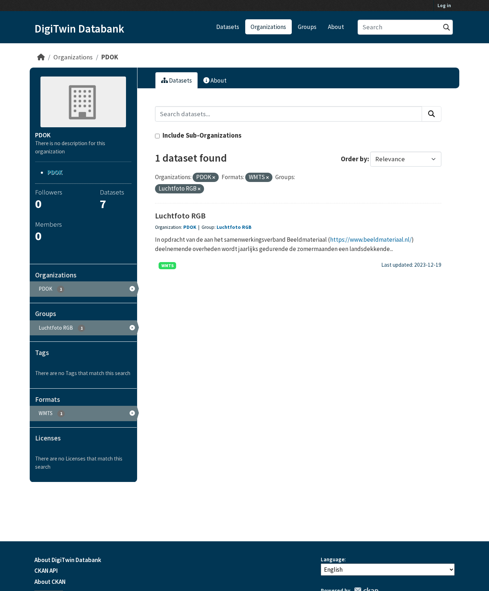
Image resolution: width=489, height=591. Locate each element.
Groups (307, 27)
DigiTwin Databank (79, 28)
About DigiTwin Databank (67, 560)
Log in (444, 6)
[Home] (41, 57)
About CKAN (50, 582)
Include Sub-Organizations (201, 135)
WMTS (167, 265)
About (336, 27)
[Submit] (446, 27)
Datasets (227, 27)
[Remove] (213, 177)
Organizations (268, 27)
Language (332, 559)
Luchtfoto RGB (180, 216)
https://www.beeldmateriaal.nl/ (371, 239)
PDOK (109, 57)
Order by (354, 159)
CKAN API (46, 571)
